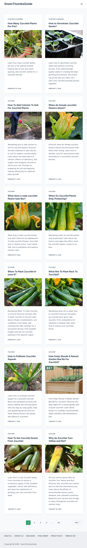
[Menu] (82, 4)
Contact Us (18, 536)
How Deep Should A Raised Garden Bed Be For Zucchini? (64, 359)
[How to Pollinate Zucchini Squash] (23, 377)
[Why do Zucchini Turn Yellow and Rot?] (64, 459)
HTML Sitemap (43, 536)
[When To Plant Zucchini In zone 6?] (23, 292)
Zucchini (11, 101)
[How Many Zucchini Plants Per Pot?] (23, 44)
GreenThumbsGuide (18, 4)
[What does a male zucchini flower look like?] (23, 216)
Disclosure (30, 536)
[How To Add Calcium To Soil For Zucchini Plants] (23, 126)
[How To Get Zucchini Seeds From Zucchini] (23, 459)
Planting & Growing (15, 19)
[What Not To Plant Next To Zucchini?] (64, 292)
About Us (7, 536)
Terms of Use (70, 536)
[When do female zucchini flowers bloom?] (64, 126)
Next (77, 522)
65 (59, 523)
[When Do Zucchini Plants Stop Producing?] (64, 216)
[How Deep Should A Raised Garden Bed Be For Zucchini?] (64, 380)
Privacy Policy (57, 536)
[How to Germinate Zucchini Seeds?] (64, 44)
